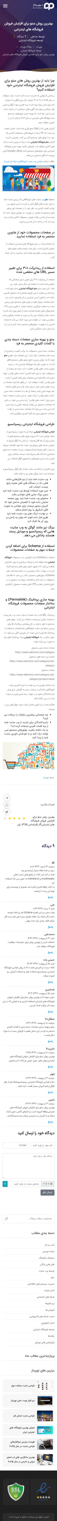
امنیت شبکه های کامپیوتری (42, 1317)
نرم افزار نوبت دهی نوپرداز (23, 1401)
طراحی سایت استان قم (24, 1416)
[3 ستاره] (14, 818)
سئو (52, 1278)
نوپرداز (46, 778)
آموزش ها (49, 1310)
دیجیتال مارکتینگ (46, 1258)
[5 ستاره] (5, 818)
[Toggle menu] (5, 6)
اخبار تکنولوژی (47, 1323)
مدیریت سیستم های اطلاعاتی (41, 1284)
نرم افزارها (49, 1304)
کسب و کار (49, 1245)
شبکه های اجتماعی (45, 1297)
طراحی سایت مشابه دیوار (23, 1386)
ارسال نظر (47, 1192)
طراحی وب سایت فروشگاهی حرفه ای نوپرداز (23, 161)
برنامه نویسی (48, 1251)
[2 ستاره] (19, 818)
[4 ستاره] (9, 818)
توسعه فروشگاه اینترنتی (43, 1330)
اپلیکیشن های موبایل (44, 1343)
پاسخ (50, 897)
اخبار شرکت (49, 1291)
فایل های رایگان (47, 1264)
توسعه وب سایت (46, 1271)
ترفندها (51, 1336)
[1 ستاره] (24, 818)
